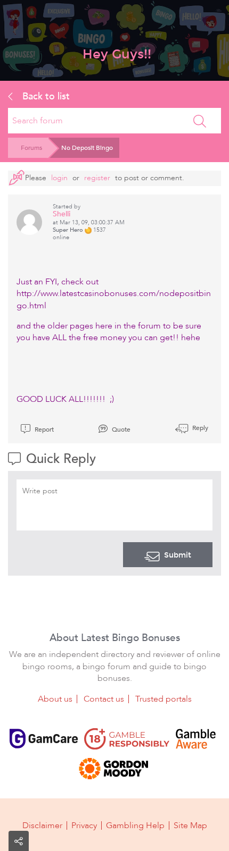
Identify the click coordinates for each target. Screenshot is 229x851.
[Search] (199, 120)
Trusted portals (163, 699)
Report (43, 429)
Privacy (84, 825)
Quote (120, 429)
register (97, 178)
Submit (177, 555)
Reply (199, 428)
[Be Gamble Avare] (195, 739)
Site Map (190, 825)
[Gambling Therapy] (113, 768)
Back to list (45, 96)
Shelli (61, 214)
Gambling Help (135, 825)
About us (55, 699)
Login (59, 178)
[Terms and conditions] (126, 738)
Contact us (104, 699)
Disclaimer (42, 825)
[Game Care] (44, 739)
